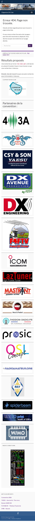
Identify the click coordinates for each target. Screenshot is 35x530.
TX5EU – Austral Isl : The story (10, 500)
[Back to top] (31, 526)
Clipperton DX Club (7, 12)
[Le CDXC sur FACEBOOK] (2, 1)
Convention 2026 (6, 497)
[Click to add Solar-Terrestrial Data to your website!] (17, 467)
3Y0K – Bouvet (5, 508)
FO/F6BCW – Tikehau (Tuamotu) (11, 506)
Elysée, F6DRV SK (6, 503)
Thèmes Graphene (16, 518)
